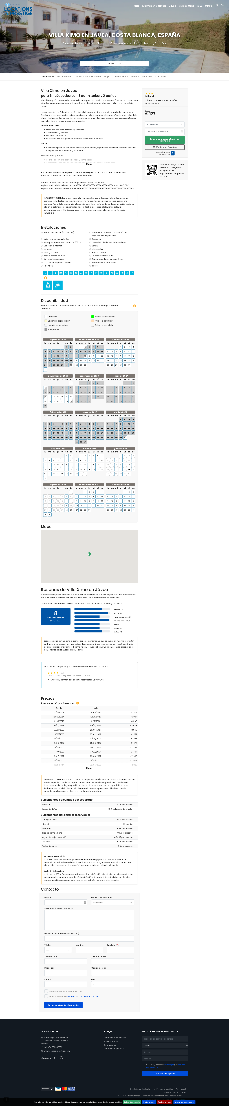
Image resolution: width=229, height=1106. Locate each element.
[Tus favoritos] (223, 6)
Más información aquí (184, 1102)
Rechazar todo (164, 1102)
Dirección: (49, 968)
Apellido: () (113, 945)
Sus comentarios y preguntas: (58, 908)
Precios (135, 76)
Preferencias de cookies (115, 1037)
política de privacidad (163, 1089)
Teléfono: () (50, 956)
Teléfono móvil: (98, 956)
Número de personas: (101, 897)
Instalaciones (64, 76)
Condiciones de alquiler (140, 1089)
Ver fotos (115, 63)
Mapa (107, 76)
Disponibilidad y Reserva (88, 76)
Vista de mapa (186, 5)
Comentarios (120, 76)
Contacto (160, 76)
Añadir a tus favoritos (166, 147)
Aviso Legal (181, 1089)
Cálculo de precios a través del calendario (165, 140)
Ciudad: (48, 979)
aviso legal (72, 996)
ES (201, 5)
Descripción (47, 76)
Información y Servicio (154, 5)
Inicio (136, 5)
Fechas (47, 897)
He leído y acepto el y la (74, 996)
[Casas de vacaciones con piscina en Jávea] (18, 9)
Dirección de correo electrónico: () (61, 933)
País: (93, 979)
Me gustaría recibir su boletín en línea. (66, 991)
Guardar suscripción (165, 1073)
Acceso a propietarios (114, 1048)
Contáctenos (110, 1045)
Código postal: (98, 968)
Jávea (172, 5)
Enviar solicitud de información (63, 1005)
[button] (89, 554)
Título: (47, 945)
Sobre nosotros (111, 1041)
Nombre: (80, 945)
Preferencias (148, 1102)
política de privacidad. (90, 996)
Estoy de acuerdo (132, 1102)
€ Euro (208, 5)
